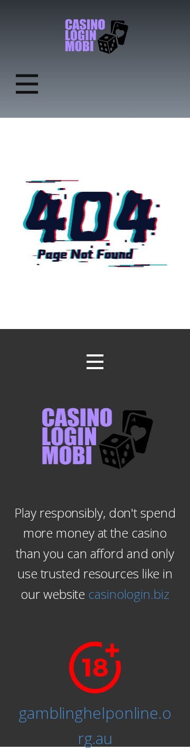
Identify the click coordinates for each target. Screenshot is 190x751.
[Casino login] (95, 36)
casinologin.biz (128, 594)
